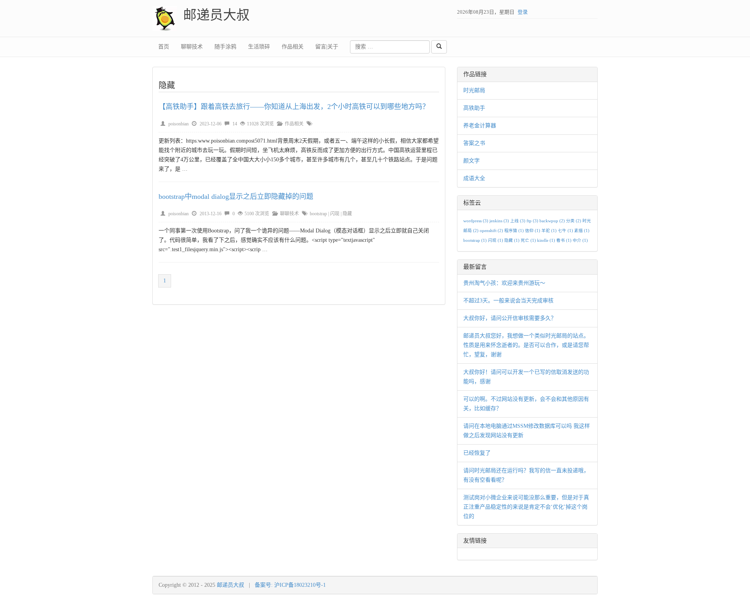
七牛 (565, 231)
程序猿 (514, 231)
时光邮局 (474, 90)
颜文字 (471, 161)
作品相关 (293, 47)
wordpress (475, 221)
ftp (532, 221)
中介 (580, 240)
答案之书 (474, 143)
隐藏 (347, 213)
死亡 (528, 240)
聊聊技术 (192, 47)
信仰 (532, 231)
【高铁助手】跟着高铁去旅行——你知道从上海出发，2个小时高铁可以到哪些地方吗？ (294, 107)
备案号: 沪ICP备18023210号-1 (290, 585)
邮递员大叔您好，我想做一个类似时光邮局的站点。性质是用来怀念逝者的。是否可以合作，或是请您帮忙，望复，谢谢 (526, 345)
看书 (563, 240)
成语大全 (474, 178)
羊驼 (549, 231)
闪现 (334, 213)
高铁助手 (474, 108)
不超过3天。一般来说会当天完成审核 (508, 301)
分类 (573, 221)
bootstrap (318, 213)
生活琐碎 (259, 47)
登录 (523, 12)
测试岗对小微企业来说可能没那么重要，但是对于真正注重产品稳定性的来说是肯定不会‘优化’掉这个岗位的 (526, 507)
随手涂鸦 (225, 47)
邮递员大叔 (216, 15)
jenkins (499, 221)
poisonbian (178, 124)
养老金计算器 (479, 126)
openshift (491, 231)
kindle (546, 240)
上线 (517, 221)
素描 (581, 231)
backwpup (552, 221)
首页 (163, 47)
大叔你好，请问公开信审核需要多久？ (509, 318)
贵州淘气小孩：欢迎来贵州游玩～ (504, 283)
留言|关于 (326, 47)
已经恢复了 (477, 453)
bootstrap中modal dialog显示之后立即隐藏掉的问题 (236, 196)
